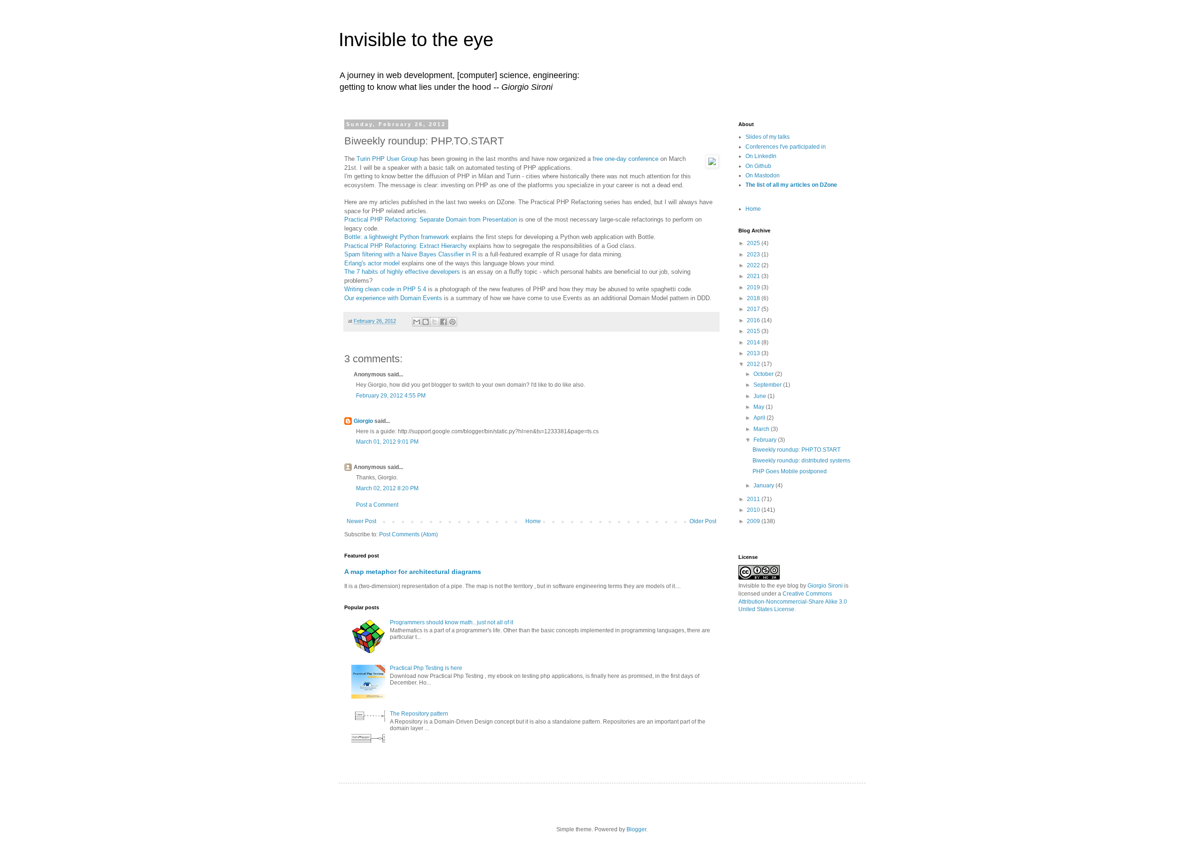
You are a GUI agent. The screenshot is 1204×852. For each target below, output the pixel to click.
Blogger (636, 829)
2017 (754, 309)
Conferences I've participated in (785, 146)
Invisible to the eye (416, 39)
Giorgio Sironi (825, 585)
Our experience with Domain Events (393, 298)
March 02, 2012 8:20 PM (387, 488)
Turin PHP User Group (387, 158)
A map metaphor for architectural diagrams (412, 571)
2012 (754, 364)
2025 (754, 243)
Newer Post (361, 521)
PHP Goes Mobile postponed (789, 471)
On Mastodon (762, 175)
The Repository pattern (419, 713)
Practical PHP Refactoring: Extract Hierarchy (405, 245)
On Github (758, 166)
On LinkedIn (760, 156)
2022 (754, 265)
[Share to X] (434, 321)
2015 (754, 331)
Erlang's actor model (372, 263)
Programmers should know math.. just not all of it (451, 622)
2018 (754, 298)
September (768, 385)
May (759, 407)
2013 (754, 353)
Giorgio (363, 421)
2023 (754, 254)
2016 (754, 320)
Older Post (702, 521)
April (760, 417)
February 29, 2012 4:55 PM (391, 395)
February (765, 440)
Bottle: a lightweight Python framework (396, 236)
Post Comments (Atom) (408, 534)
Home (533, 521)
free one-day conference (625, 158)
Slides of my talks (767, 137)
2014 (754, 342)
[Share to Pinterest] (452, 321)
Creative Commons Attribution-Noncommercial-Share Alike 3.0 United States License (792, 601)
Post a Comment (377, 505)
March (762, 429)
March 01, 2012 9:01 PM (387, 441)
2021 (754, 276)
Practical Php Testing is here (426, 668)
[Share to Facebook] (443, 321)
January (764, 485)
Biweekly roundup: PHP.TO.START (796, 449)
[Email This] (416, 321)
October (764, 374)
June (760, 396)
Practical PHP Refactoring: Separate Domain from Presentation (430, 219)
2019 (754, 287)
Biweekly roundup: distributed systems (801, 460)
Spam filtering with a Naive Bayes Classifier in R (410, 254)
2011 (754, 499)
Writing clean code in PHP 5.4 (385, 289)
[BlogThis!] (425, 321)
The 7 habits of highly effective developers (402, 271)
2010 (754, 510)
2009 (754, 521)
